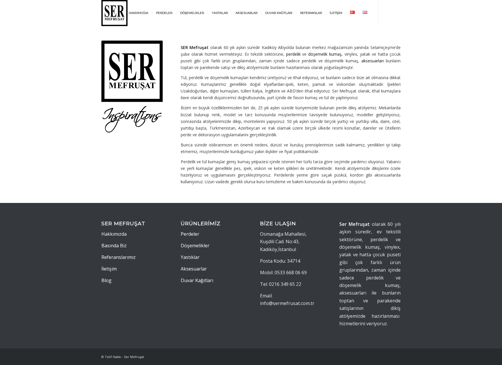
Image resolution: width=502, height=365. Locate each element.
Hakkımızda (114, 234)
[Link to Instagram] (387, 12)
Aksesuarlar (194, 269)
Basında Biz (114, 245)
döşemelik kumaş (325, 54)
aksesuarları (372, 60)
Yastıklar (190, 257)
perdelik (293, 54)
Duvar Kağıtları (197, 280)
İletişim (109, 269)
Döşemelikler (195, 245)
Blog (106, 280)
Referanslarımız (118, 257)
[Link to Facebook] (396, 12)
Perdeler (190, 234)
